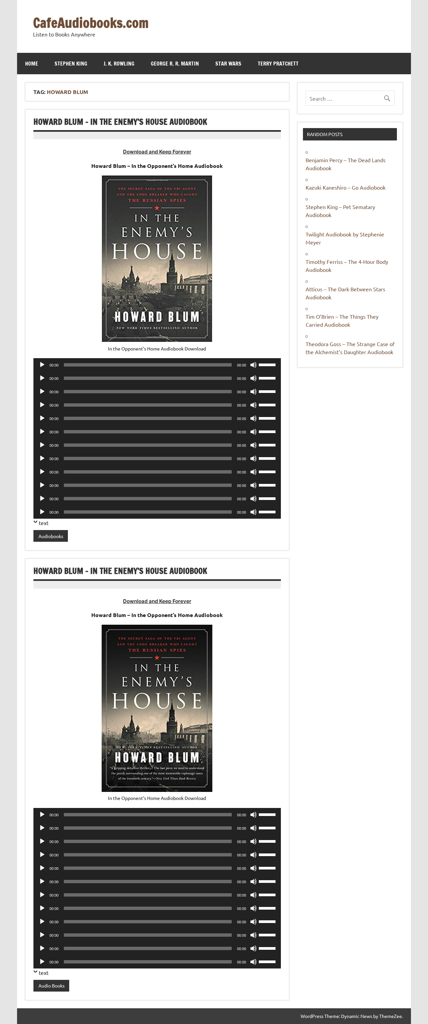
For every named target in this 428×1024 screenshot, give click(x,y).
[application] (157, 365)
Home (31, 63)
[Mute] (253, 365)
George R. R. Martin (175, 63)
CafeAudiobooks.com (90, 22)
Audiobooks (50, 536)
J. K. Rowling (119, 63)
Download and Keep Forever (157, 151)
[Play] (42, 365)
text (43, 522)
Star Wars (228, 63)
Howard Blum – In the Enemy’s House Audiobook (120, 121)
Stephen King (71, 63)
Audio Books (51, 986)
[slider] (268, 364)
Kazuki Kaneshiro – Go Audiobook (346, 187)
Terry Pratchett (278, 63)
